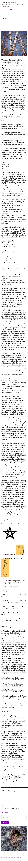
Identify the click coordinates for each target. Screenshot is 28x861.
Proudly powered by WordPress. (14, 857)
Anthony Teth (5, 2)
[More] (11, 9)
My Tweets (4, 812)
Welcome (4, 9)
